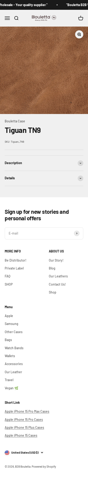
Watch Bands (14, 348)
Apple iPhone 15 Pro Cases (24, 419)
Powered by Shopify (44, 466)
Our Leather (13, 372)
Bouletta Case (15, 121)
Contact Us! (57, 284)
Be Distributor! (16, 260)
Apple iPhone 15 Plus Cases (24, 427)
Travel (9, 380)
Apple (9, 316)
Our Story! (56, 260)
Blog (52, 268)
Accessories (14, 364)
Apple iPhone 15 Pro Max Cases (27, 411)
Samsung (11, 324)
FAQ (7, 276)
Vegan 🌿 (11, 388)
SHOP (9, 284)
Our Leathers (58, 276)
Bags (8, 340)
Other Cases (14, 332)
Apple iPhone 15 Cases (21, 435)
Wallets (10, 356)
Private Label (14, 268)
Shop (52, 292)
